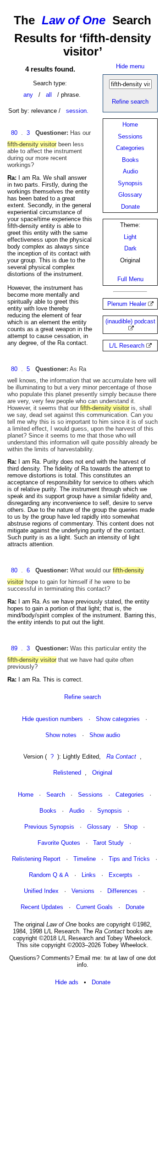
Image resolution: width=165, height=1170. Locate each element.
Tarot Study (108, 842)
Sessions (130, 136)
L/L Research (126, 345)
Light (130, 236)
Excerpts (120, 874)
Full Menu (130, 279)
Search (55, 794)
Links (89, 874)
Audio (130, 171)
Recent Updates (42, 907)
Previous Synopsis (49, 826)
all (49, 94)
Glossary (130, 194)
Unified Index (41, 890)
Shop (131, 826)
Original (102, 772)
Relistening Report (36, 858)
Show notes (61, 735)
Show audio (104, 735)
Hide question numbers (52, 718)
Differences (122, 890)
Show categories (118, 718)
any (28, 94)
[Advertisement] (82, 1078)
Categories (130, 147)
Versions (83, 890)
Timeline (84, 858)
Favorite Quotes (59, 842)
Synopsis (130, 183)
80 (14, 132)
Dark (130, 248)
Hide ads (66, 982)
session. (77, 110)
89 (14, 648)
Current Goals (94, 907)
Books (130, 159)
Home (130, 124)
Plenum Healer (126, 303)
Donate (130, 206)
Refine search (130, 101)
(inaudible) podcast (130, 321)
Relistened (67, 772)
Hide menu (130, 66)
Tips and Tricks (129, 858)
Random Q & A (49, 874)
